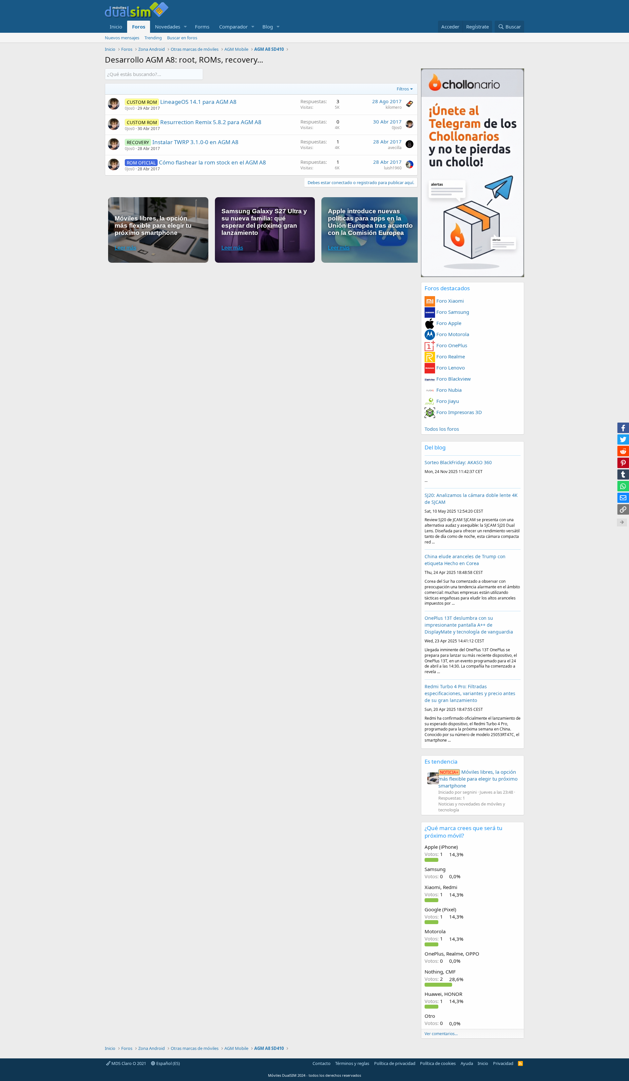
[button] (185, 27)
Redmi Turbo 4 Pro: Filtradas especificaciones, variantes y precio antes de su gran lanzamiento (470, 693)
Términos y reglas (352, 1063)
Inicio (116, 26)
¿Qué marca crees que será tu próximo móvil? (464, 832)
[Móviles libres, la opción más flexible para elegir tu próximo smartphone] (433, 778)
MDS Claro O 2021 (128, 1063)
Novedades (167, 26)
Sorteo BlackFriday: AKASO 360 (458, 462)
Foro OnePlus (451, 345)
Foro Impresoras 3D (458, 412)
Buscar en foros (182, 38)
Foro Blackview (453, 378)
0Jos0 (130, 108)
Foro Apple (448, 323)
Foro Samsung (452, 312)
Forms (202, 26)
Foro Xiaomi (449, 300)
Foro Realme (450, 356)
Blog (267, 26)
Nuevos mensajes (122, 38)
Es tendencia (441, 761)
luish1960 (393, 168)
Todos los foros (442, 429)
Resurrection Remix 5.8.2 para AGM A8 (210, 122)
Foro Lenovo (450, 367)
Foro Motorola (452, 334)
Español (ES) (167, 1063)
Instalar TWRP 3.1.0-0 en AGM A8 (195, 142)
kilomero (394, 107)
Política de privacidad (394, 1063)
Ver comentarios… (441, 1033)
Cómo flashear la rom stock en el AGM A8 (212, 162)
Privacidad (503, 1063)
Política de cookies (438, 1063)
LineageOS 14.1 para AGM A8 (198, 101)
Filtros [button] (403, 89)
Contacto (322, 1063)
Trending (153, 38)
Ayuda (467, 1063)
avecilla (395, 147)
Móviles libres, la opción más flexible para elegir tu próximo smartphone (478, 778)
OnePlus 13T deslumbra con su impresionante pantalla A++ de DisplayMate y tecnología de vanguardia (469, 625)
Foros (138, 26)
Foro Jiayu (447, 401)
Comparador (233, 26)
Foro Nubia (448, 390)
